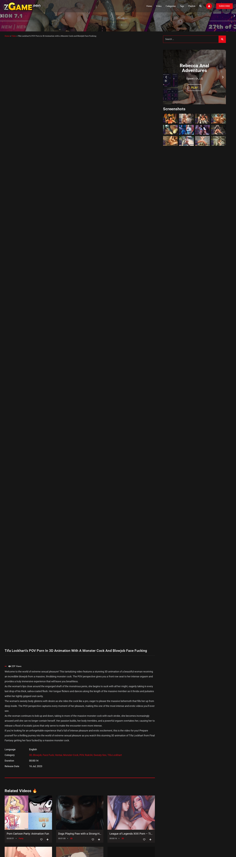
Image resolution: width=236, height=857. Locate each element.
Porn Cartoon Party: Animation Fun (28, 833)
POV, (82, 755)
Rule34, (89, 755)
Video (159, 6)
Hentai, (59, 755)
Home (149, 6)
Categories (171, 6)
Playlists (191, 6)
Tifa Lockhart (114, 755)
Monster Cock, (71, 755)
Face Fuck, (49, 755)
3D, (31, 755)
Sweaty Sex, (100, 755)
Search (222, 39)
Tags (182, 6)
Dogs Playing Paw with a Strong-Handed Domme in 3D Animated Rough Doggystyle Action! (79, 833)
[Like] (41, 839)
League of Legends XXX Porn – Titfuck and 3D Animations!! (131, 833)
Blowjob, (38, 755)
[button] (1, 15)
